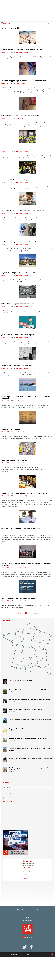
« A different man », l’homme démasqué (20, 680)
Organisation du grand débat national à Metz (18, 273)
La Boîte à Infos (8, 802)
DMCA (24, 937)
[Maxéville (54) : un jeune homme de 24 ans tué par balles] (5, 713)
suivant (37, 613)
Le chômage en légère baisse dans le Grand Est (18, 242)
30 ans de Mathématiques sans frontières (16, 366)
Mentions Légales (39, 954)
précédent (19, 613)
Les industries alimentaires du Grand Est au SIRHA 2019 (21, 50)
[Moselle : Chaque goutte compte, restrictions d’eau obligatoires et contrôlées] (5, 772)
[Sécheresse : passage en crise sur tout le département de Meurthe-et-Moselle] (5, 752)
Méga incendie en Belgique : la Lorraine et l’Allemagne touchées (27, 729)
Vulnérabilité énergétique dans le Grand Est (17, 304)
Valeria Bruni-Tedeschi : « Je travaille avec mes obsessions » (23, 116)
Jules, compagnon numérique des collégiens (17, 335)
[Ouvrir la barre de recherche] (49, 23)
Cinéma (6, 798)
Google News (28, 871)
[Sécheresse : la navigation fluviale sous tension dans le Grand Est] (5, 743)
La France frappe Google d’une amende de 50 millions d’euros (24, 81)
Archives (25, 954)
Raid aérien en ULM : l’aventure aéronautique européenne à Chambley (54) (30, 758)
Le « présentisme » (8, 149)
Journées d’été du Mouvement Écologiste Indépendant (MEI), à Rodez (29, 690)
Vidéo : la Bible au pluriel (10, 429)
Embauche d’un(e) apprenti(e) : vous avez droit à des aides (22, 211)
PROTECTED (29, 937)
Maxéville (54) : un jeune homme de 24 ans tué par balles (25, 709)
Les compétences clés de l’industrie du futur (17, 460)
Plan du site (31, 954)
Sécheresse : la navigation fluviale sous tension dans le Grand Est (28, 738)
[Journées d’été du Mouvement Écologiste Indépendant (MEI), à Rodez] (5, 694)
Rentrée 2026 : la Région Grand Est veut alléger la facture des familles (29, 699)
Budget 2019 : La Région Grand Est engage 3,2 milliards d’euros (24, 493)
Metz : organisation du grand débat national (18, 598)
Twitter (28, 875)
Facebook (28, 879)
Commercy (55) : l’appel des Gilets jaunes (16, 180)
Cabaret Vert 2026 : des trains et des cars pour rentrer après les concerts (30, 719)
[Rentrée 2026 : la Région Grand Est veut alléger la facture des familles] (5, 704)
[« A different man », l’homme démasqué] (5, 684)
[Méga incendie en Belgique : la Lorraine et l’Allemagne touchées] (5, 733)
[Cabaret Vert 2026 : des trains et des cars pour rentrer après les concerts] (5, 723)
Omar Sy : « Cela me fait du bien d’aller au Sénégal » (20, 528)
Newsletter (28, 867)
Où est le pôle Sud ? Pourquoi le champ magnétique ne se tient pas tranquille (25, 397)
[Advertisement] (27, 11)
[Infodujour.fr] (6, 23)
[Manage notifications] (52, 954)
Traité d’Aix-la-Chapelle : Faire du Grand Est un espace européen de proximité (26, 564)
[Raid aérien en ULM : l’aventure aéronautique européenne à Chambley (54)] (5, 762)
